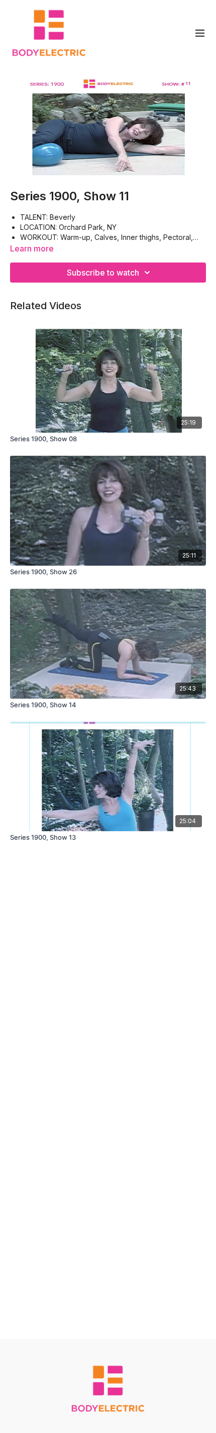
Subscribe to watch (103, 273)
